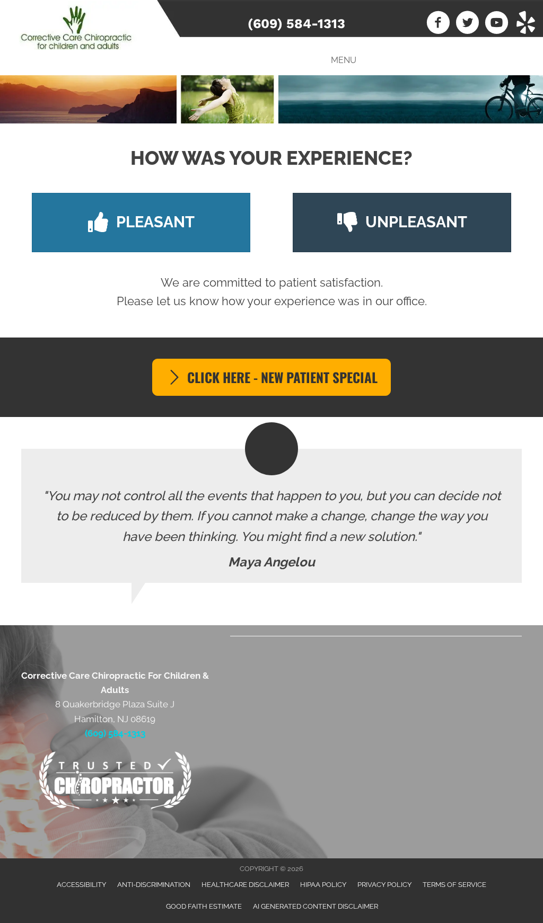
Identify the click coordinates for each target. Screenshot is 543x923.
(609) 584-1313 (296, 23)
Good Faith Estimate (204, 906)
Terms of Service (454, 885)
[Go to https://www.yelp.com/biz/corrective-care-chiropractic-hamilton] (526, 24)
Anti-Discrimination (153, 885)
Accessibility (81, 885)
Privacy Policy (384, 885)
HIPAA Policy (323, 885)
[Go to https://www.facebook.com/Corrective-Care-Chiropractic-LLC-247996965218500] (438, 24)
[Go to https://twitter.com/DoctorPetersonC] (467, 24)
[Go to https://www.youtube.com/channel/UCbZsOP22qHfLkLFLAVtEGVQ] (497, 24)
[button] (271, 377)
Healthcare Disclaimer (245, 885)
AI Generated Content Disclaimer (315, 906)
